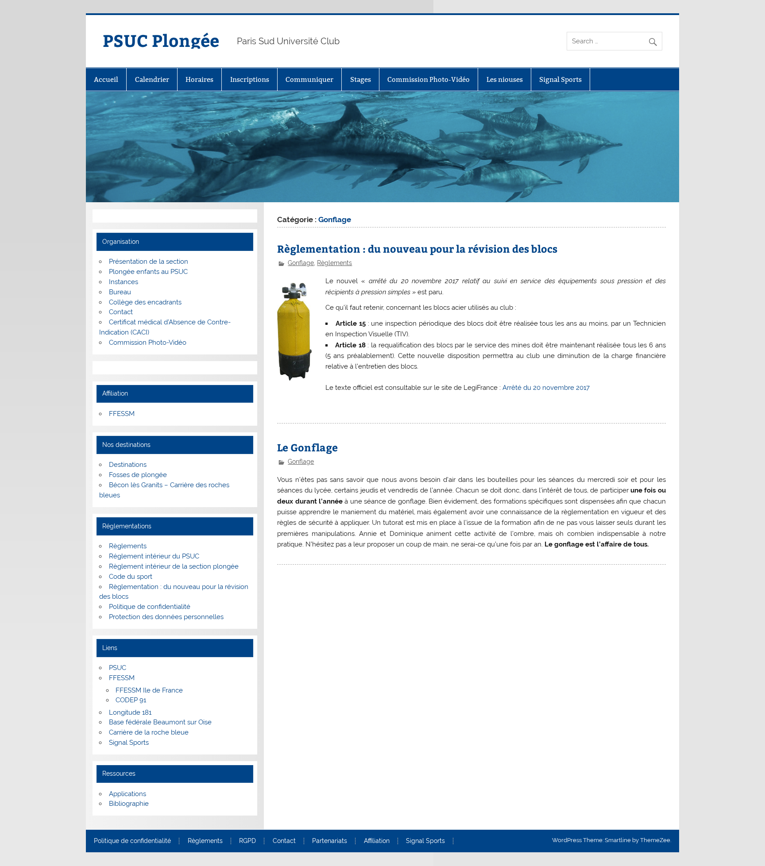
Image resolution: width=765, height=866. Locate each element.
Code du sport (130, 577)
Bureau (120, 292)
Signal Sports (560, 79)
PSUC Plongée (161, 40)
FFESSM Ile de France (149, 690)
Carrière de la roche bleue (149, 732)
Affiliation (377, 841)
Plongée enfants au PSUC (148, 272)
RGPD (247, 841)
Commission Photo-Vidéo (428, 79)
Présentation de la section (148, 262)
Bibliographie (129, 804)
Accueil (106, 79)
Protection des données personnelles (166, 617)
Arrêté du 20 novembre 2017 (546, 388)
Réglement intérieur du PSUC (154, 556)
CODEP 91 (131, 700)
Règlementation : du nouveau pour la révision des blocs (417, 248)
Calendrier (152, 79)
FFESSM (122, 414)
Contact (121, 312)
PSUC (117, 668)
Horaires (199, 79)
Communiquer (309, 79)
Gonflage (301, 262)
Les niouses (505, 79)
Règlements (334, 262)
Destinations (128, 465)
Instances (123, 282)
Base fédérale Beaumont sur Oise (160, 722)
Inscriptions (249, 79)
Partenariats (329, 841)
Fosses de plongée (138, 475)
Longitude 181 (130, 712)
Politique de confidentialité (149, 607)
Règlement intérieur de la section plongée (174, 566)
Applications (127, 794)
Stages (360, 79)
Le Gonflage (307, 447)
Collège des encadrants (145, 302)
